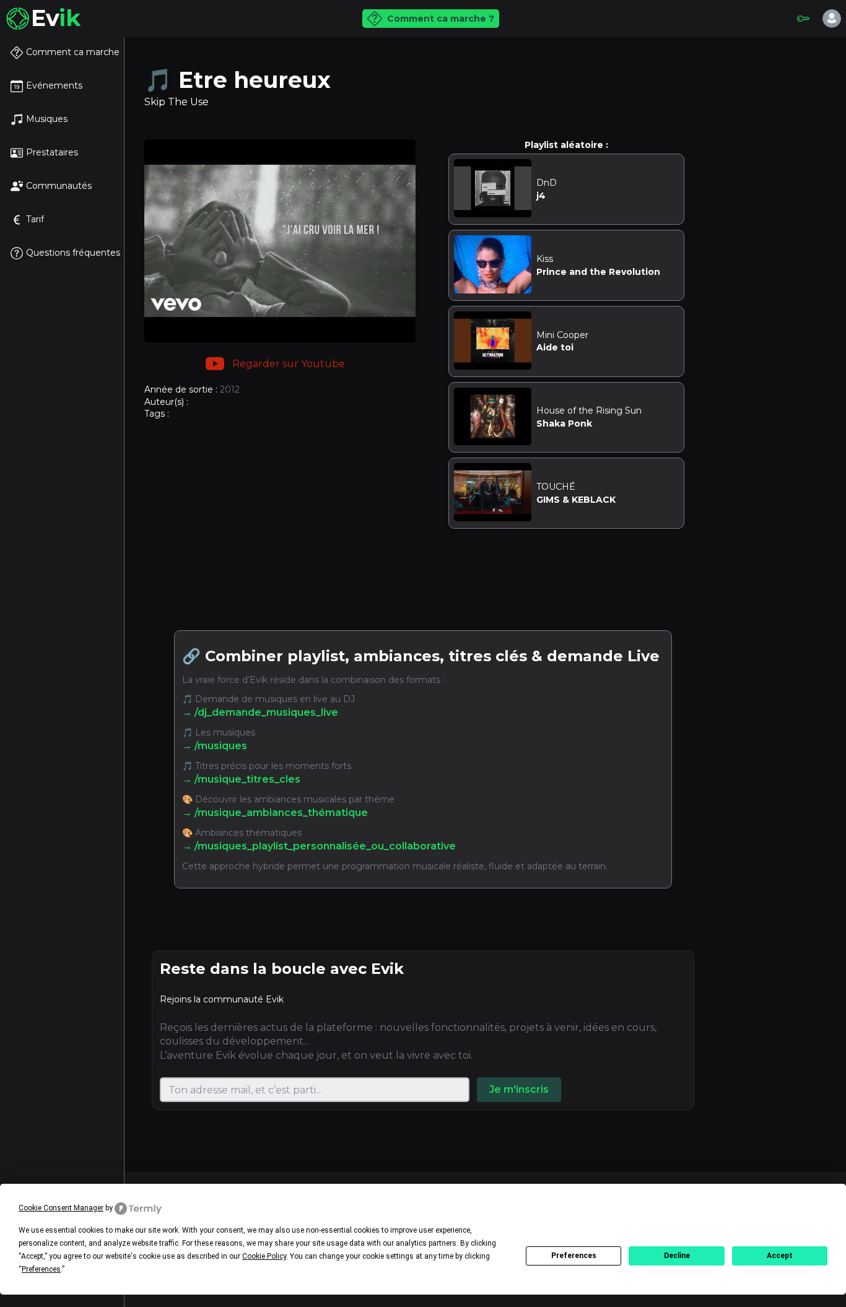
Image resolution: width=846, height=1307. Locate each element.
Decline (677, 1255)
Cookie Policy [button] (264, 1256)
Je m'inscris (519, 1089)
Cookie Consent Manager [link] (61, 1208)
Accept (780, 1255)
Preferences (573, 1255)
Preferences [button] (41, 1269)
